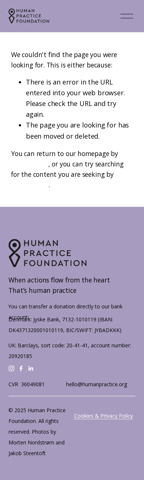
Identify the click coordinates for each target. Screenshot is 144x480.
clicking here (29, 163)
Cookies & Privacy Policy (103, 415)
